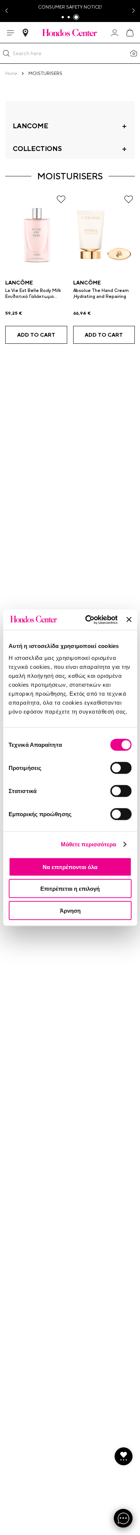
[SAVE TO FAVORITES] (61, 199)
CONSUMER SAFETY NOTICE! (70, 7)
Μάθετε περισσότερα (88, 844)
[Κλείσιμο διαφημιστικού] (128, 619)
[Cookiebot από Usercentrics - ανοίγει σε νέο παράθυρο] (88, 620)
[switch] (120, 768)
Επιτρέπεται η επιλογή (70, 889)
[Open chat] (123, 1518)
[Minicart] (129, 32)
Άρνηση (70, 910)
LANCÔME (19, 283)
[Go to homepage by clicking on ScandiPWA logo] (70, 32)
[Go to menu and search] (10, 32)
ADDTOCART (36, 335)
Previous (6, 11)
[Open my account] (114, 32)
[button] (6, 53)
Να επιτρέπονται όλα (70, 867)
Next (134, 11)
